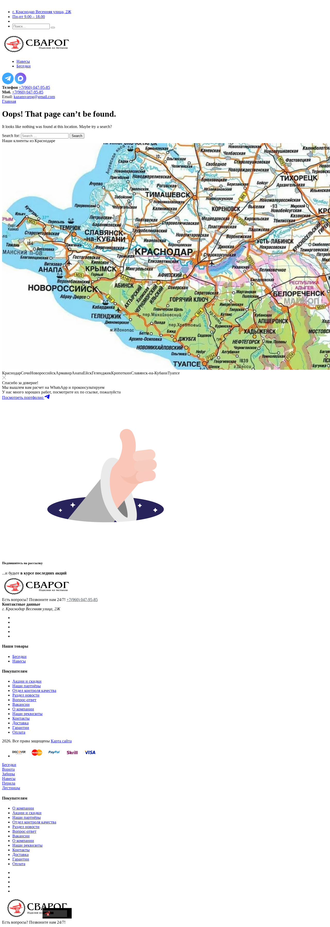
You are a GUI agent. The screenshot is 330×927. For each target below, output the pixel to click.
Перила (8, 783)
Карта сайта (61, 741)
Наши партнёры (26, 686)
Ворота (8, 769)
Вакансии (21, 704)
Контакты (21, 718)
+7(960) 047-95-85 (34, 87)
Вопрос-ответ (24, 700)
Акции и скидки (27, 681)
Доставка (20, 723)
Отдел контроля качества (34, 690)
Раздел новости (25, 695)
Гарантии (20, 727)
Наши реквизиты (27, 713)
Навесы (19, 661)
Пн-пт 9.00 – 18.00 (28, 16)
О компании (23, 709)
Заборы (8, 774)
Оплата (18, 732)
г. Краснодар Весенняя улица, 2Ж (41, 12)
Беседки (19, 656)
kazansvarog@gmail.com (34, 97)
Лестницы (11, 788)
